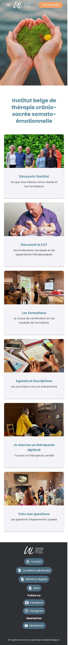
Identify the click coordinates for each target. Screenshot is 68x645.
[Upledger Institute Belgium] (24, 5)
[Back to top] (34, 633)
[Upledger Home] (34, 550)
